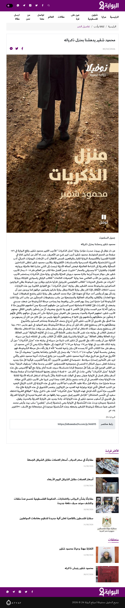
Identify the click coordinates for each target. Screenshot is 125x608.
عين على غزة (75, 17)
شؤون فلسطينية (93, 17)
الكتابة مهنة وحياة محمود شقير (76, 548)
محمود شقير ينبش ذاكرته (79, 568)
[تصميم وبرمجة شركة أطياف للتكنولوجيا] (13, 602)
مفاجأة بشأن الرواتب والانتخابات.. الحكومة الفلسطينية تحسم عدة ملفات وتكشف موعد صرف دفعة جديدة (53, 501)
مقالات (61, 17)
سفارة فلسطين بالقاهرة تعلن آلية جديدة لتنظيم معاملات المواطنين (56, 518)
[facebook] (43, 5)
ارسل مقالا (17, 17)
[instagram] (30, 5)
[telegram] (24, 5)
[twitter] (36, 5)
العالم (51, 17)
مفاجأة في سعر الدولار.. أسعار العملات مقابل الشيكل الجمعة (60, 459)
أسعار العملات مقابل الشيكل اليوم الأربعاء (70, 479)
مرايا (104, 17)
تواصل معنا (40, 17)
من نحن (28, 17)
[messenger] (11, 49)
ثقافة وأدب (99, 27)
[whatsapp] (18, 5)
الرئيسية (114, 17)
